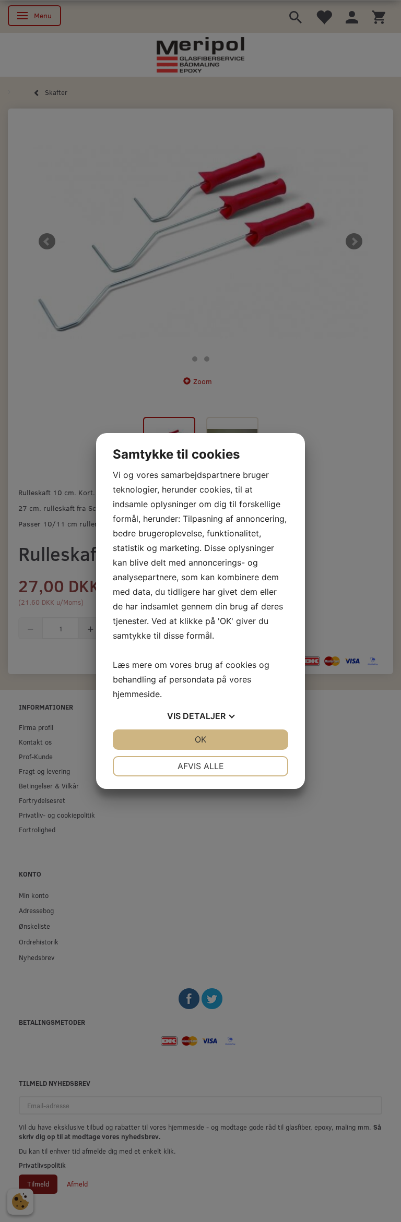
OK (200, 739)
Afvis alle (201, 766)
